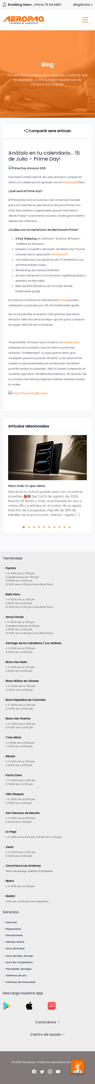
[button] (25, 527)
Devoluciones (14, 935)
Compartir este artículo (49, 130)
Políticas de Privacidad (20, 982)
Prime (63, 300)
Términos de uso (16, 975)
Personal (11, 922)
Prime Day (70, 182)
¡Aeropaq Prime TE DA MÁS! (33, 4)
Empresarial (13, 929)
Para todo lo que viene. (27, 486)
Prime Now (59, 254)
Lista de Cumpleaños (19, 962)
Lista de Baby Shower (19, 956)
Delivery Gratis (15, 942)
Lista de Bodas (15, 948)
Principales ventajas (19, 969)
